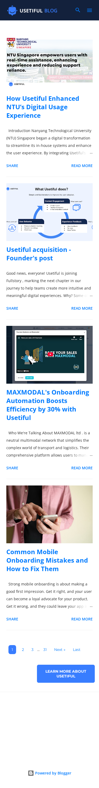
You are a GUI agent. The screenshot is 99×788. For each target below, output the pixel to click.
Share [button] (12, 165)
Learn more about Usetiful (65, 673)
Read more (82, 165)
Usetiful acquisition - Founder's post (38, 253)
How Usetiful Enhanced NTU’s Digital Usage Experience (42, 107)
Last (77, 649)
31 (45, 649)
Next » (59, 649)
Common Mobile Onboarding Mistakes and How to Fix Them (47, 560)
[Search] (78, 11)
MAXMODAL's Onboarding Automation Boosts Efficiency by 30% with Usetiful (47, 405)
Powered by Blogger (52, 773)
